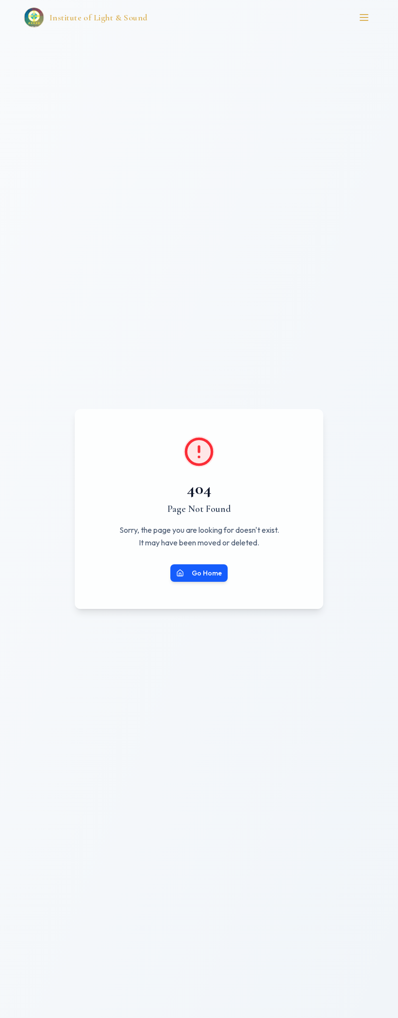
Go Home (207, 573)
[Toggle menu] (364, 17)
